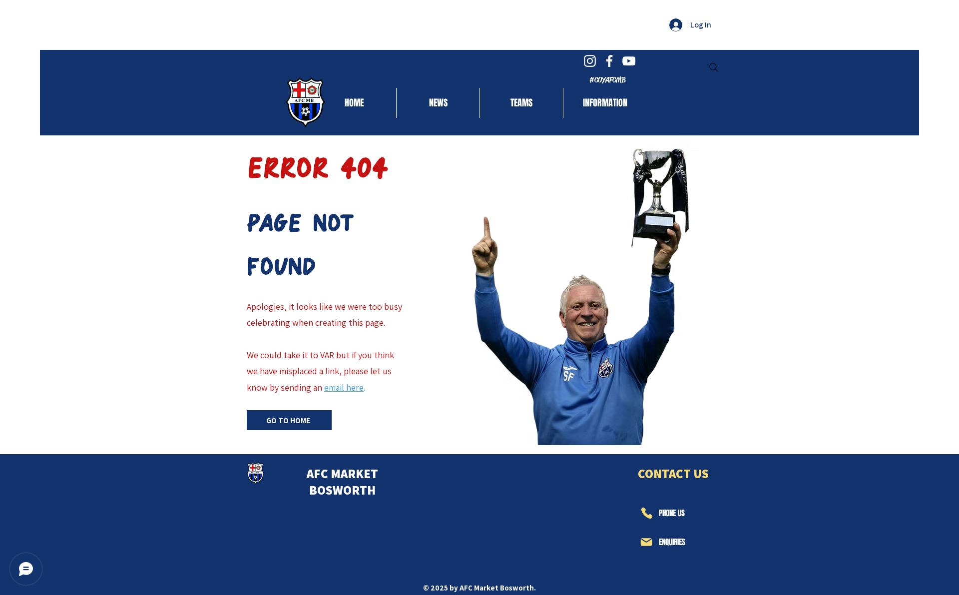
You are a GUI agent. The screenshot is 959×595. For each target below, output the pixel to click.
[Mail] (646, 542)
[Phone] (646, 513)
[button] (521, 103)
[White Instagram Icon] (590, 61)
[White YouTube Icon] (629, 61)
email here (344, 387)
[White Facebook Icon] (609, 61)
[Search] (713, 67)
